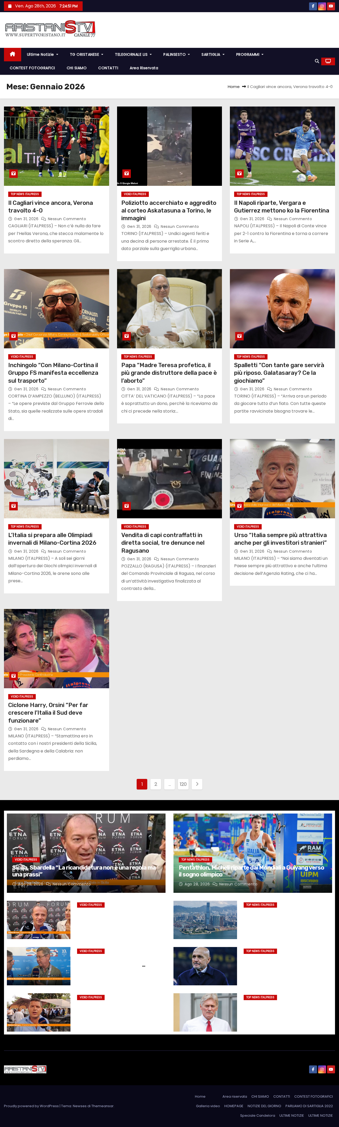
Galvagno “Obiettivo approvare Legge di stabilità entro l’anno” (114, 1008)
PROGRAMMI (248, 54)
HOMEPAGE (233, 1105)
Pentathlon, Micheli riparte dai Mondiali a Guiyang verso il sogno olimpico (251, 871)
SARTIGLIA (211, 54)
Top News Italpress (25, 194)
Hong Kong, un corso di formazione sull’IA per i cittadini (285, 915)
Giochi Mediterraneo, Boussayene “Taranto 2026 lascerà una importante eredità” (117, 965)
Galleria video (208, 1105)
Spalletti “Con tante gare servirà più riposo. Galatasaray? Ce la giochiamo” (279, 373)
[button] (317, 61)
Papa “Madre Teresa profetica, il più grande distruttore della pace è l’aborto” (169, 373)
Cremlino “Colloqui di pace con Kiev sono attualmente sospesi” (286, 1008)
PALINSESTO (175, 54)
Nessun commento (67, 218)
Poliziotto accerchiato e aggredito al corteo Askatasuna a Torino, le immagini (168, 210)
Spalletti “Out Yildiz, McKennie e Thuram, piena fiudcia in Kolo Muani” (286, 962)
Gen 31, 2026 (27, 218)
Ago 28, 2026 (31, 884)
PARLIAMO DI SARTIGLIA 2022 (309, 1105)
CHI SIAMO (77, 68)
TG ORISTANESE (85, 54)
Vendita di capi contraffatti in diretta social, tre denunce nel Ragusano (162, 543)
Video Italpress (135, 194)
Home (234, 86)
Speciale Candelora (257, 1115)
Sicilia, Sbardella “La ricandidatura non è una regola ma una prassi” (83, 871)
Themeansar (102, 1105)
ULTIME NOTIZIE (291, 1115)
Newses (80, 1105)
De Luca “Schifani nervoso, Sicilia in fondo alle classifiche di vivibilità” (120, 915)
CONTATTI (108, 68)
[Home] (12, 54)
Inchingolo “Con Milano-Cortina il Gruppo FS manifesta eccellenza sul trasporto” (53, 373)
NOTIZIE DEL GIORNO (264, 1105)
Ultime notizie (41, 54)
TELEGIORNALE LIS (132, 54)
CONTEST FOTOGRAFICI (32, 68)
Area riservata (144, 68)
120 (183, 784)
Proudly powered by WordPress (32, 1105)
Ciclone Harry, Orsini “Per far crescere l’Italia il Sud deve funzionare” (48, 712)
